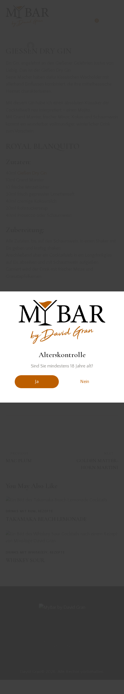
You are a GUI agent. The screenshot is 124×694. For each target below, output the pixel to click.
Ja (37, 381)
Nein (84, 381)
